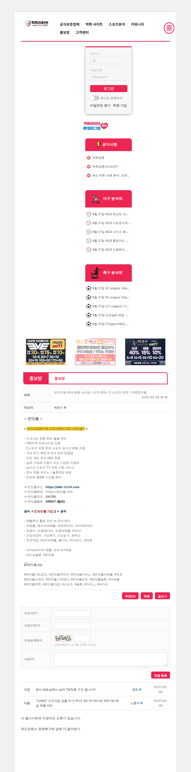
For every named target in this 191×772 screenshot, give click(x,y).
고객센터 (82, 32)
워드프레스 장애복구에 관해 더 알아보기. (51, 729)
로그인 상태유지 (112, 98)
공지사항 (109, 144)
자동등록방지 (33, 640)
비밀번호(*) (32, 625)
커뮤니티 (137, 24)
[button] (58, 407)
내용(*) (29, 659)
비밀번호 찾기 (100, 105)
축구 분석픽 (113, 272)
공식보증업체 (69, 24)
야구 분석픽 (113, 198)
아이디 (94, 53)
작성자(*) (30, 613)
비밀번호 (96, 70)
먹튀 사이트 (94, 24)
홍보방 (65, 32)
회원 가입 (120, 105)
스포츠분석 (117, 24)
